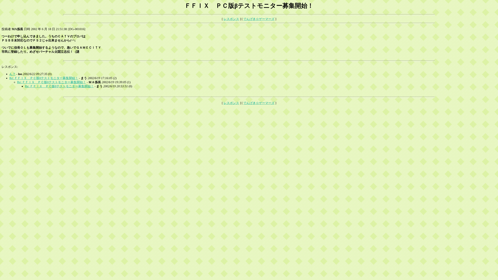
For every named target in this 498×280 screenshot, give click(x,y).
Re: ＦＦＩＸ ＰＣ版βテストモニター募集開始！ (43, 78)
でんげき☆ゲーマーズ (258, 19)
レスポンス (231, 19)
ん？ (12, 74)
